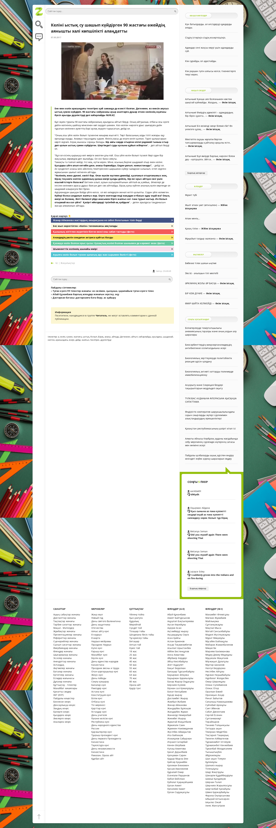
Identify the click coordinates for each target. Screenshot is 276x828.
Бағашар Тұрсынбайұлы (180, 671)
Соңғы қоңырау (100, 681)
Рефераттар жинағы (64, 637)
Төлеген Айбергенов (216, 738)
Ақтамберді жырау (177, 631)
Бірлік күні (97, 658)
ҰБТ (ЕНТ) (58, 694)
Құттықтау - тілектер (65, 684)
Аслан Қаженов (175, 641)
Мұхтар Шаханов (214, 664)
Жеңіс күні (97, 674)
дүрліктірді (105, 339)
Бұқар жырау (174, 694)
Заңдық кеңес (61, 708)
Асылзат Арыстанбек (179, 648)
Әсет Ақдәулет (175, 664)
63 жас (133, 674)
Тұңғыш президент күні (104, 735)
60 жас (133, 671)
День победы (98, 678)
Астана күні (97, 691)
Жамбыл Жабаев (176, 701)
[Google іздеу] (39, 24)
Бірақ (100, 336)
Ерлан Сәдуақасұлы (178, 792)
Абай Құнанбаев (176, 614)
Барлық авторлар (196, 173)
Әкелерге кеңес (62, 718)
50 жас (133, 664)
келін (62, 336)
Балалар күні (98, 684)
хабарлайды (145, 336)
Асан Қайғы (173, 637)
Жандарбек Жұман (177, 711)
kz (57, 263)
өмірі (71, 339)
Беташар (134, 641)
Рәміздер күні (99, 688)
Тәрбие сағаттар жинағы (67, 624)
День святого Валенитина (106, 621)
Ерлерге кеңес (61, 711)
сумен (69, 336)
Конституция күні (101, 694)
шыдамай (168, 336)
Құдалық (134, 621)
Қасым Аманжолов (177, 768)
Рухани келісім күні (102, 718)
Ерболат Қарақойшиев (180, 782)
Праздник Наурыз (101, 644)
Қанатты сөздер (62, 691)
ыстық (86, 336)
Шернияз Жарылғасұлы (218, 785)
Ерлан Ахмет (174, 785)
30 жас (133, 658)
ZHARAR (167, 271)
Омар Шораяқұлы (215, 681)
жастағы (78, 336)
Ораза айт (135, 684)
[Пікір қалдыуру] (39, 36)
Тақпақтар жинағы (64, 621)
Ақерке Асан (174, 627)
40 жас (133, 661)
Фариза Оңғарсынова (217, 795)
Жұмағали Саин (176, 725)
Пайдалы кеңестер (63, 698)
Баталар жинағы (62, 671)
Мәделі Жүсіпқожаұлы (217, 634)
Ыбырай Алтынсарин (217, 798)
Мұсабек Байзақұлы (216, 641)
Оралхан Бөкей (213, 691)
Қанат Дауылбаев (177, 751)
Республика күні (100, 721)
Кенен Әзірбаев (176, 745)
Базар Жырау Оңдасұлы (180, 681)
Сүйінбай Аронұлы (215, 705)
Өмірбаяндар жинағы (65, 648)
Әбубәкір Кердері (177, 658)
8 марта (95, 637)
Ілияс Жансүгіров (215, 805)
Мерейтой (135, 624)
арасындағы (62, 339)
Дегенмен (125, 336)
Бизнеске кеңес (62, 701)
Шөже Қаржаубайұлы (217, 792)
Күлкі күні (96, 648)
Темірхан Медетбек (216, 731)
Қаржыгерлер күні (101, 731)
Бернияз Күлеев (176, 684)
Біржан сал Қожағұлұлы (180, 688)
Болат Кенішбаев (177, 691)
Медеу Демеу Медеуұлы (218, 654)
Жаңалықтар (68, 263)
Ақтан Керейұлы (176, 624)
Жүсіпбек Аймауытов (179, 731)
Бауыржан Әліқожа (178, 674)
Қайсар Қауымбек (177, 762)
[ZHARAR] (39, 11)
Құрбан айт (97, 758)
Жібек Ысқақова (211, 228)
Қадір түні (135, 688)
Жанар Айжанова (177, 705)
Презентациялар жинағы (67, 634)
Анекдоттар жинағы (64, 661)
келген (51, 339)
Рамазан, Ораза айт (102, 755)
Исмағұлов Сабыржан (179, 738)
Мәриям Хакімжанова (217, 651)
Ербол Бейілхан (176, 778)
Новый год (97, 617)
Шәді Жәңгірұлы (214, 772)
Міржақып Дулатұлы (217, 661)
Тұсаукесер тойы (138, 637)
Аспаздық (58, 664)
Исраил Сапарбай (177, 741)
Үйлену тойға (136, 614)
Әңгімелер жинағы (63, 668)
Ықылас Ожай (213, 802)
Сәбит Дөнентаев (215, 711)
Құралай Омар (175, 772)
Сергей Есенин (213, 715)
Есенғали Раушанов (178, 775)
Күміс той (134, 648)
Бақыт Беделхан (176, 668)
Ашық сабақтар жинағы (66, 614)
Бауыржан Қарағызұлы (180, 678)
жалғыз (85, 339)
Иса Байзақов (175, 735)
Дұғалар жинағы (62, 681)
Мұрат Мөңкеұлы (215, 637)
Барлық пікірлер (198, 588)
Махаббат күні (99, 654)
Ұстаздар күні (99, 711)
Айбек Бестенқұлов (178, 651)
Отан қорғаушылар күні (104, 671)
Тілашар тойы (137, 631)
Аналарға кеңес (62, 721)
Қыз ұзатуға (136, 617)
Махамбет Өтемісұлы (217, 614)
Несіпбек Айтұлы (214, 671)
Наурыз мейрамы (101, 641)
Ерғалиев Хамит (176, 788)
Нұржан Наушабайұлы (217, 674)
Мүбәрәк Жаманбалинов (219, 644)
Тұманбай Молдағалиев (218, 748)
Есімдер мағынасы (63, 678)
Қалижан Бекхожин (178, 765)
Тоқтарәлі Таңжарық (217, 735)
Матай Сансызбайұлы (217, 631)
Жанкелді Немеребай (179, 715)
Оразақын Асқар (214, 694)
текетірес (95, 339)
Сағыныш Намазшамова (219, 701)
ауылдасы (157, 336)
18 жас (133, 651)
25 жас (133, 654)
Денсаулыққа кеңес (64, 705)
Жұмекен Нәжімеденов (180, 728)
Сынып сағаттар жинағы (67, 644)
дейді (78, 339)
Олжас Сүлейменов (216, 684)
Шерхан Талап (213, 782)
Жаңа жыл (97, 614)
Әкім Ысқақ (229, 102)
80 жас (133, 681)
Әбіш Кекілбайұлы (177, 661)
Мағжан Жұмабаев (215, 617)
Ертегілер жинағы (63, 674)
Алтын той (135, 644)
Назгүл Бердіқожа (215, 668)
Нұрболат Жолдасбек (217, 678)
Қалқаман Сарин (176, 755)
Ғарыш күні (97, 651)
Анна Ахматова (175, 654)
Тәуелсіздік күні (100, 745)
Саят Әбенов (212, 708)
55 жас (133, 668)
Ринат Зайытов (213, 698)
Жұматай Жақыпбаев (179, 721)
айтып (134, 336)
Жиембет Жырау (176, 718)
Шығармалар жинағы (65, 654)
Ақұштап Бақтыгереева (180, 621)
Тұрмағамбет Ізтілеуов (218, 741)
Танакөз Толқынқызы (217, 725)
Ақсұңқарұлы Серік (178, 634)
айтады (115, 336)
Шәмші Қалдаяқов (215, 778)
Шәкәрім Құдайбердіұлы (219, 775)
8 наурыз (96, 634)
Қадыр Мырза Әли (177, 758)
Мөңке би (210, 648)
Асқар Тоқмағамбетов (179, 644)
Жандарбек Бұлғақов (179, 708)
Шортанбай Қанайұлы (217, 788)
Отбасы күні (98, 701)
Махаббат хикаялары (65, 688)
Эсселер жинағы (62, 658)
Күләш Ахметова (176, 748)
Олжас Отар (212, 688)
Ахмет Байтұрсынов (178, 617)
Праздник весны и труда (105, 668)
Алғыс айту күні (100, 631)
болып (93, 336)
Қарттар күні (98, 708)
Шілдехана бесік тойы (141, 634)
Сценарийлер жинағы (65, 641)
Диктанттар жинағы (64, 617)
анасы (108, 336)
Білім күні (96, 698)
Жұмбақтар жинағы (64, 631)
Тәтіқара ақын (213, 728)
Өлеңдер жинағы (63, 651)
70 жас (133, 678)
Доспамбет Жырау (177, 698)
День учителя (99, 715)
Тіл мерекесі (98, 705)
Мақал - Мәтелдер (63, 627)
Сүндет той (135, 627)
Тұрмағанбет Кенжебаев (219, 745)
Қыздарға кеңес (62, 715)
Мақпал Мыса (213, 627)
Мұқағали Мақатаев (216, 658)
